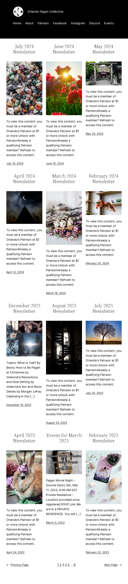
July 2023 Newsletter (103, 308)
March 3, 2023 (55, 522)
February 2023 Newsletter (103, 438)
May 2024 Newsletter (103, 49)
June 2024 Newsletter (64, 49)
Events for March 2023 (64, 438)
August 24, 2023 (56, 422)
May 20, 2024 (94, 133)
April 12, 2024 (15, 272)
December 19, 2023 (18, 405)
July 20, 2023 (94, 393)
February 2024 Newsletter (103, 178)
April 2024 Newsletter (24, 178)
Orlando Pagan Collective (46, 11)
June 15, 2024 (55, 163)
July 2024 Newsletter (24, 49)
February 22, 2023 (97, 552)
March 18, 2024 (56, 293)
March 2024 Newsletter (64, 178)
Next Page (113, 564)
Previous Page (17, 564)
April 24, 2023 (15, 552)
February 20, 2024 (97, 263)
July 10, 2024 (14, 163)
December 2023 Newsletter (24, 308)
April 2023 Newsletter (24, 438)
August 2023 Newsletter (64, 308)
